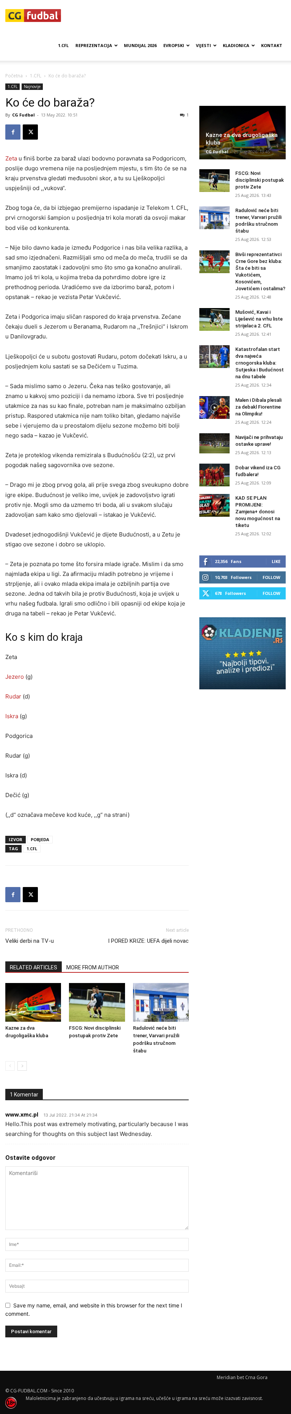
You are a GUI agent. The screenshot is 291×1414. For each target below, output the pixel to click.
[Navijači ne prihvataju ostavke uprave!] (214, 443)
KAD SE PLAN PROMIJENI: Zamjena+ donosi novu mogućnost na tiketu (257, 511)
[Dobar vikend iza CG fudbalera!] (214, 475)
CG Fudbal (23, 115)
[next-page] (22, 1066)
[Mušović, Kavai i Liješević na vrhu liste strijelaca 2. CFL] (214, 319)
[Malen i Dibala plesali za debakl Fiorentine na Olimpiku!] (214, 407)
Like (276, 561)
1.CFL (63, 45)
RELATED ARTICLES (33, 967)
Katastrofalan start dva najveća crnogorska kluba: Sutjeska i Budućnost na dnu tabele (259, 362)
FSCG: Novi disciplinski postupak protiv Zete (259, 180)
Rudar (13, 696)
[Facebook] (12, 132)
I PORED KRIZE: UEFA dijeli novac (148, 940)
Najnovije (32, 86)
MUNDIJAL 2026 (140, 45)
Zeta (11, 158)
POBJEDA (40, 839)
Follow (271, 577)
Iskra (11, 716)
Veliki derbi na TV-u (29, 940)
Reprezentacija (93, 45)
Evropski (173, 45)
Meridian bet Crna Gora (242, 1377)
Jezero (14, 676)
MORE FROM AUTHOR (92, 967)
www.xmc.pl (21, 1114)
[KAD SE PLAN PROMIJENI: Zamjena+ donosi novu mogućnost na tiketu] (214, 505)
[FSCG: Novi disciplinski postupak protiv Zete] (97, 1002)
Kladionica (236, 45)
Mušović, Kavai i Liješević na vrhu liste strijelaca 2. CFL (259, 319)
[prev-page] (10, 1066)
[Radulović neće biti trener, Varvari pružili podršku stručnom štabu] (161, 1002)
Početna (14, 75)
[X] (30, 132)
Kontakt (271, 45)
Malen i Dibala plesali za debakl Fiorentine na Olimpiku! (258, 407)
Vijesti (203, 45)
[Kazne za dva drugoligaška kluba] (33, 1002)
